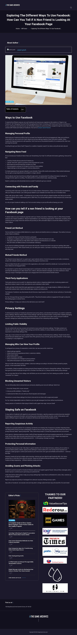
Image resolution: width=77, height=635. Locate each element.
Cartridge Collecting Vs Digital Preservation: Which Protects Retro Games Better (22, 533)
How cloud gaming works (16, 556)
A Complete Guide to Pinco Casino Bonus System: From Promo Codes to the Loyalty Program (21, 524)
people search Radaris (44, 127)
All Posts (24, 28)
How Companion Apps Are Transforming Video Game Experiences (21, 549)
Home (18, 28)
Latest (12, 520)
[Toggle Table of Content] (21, 109)
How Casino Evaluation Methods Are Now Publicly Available (21, 541)
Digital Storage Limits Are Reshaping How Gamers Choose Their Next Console (21, 570)
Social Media (9, 101)
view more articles (15, 577)
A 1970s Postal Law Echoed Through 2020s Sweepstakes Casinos (21, 562)
